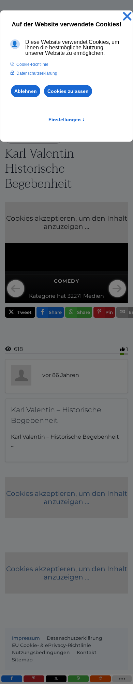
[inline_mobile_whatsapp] (78, 678)
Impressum (26, 638)
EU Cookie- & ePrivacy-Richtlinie (51, 645)
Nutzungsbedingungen (41, 652)
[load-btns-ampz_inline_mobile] (122, 678)
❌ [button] (127, 17)
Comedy (66, 281)
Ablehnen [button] (25, 91)
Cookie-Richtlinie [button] (32, 64)
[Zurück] (15, 288)
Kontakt (87, 652)
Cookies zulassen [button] (68, 91)
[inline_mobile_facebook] (11, 678)
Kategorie (42, 296)
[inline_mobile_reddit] (100, 678)
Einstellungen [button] (66, 119)
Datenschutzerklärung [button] (36, 73)
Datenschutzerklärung (74, 638)
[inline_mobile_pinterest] (34, 678)
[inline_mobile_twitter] (56, 678)
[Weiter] (117, 288)
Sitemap (22, 660)
